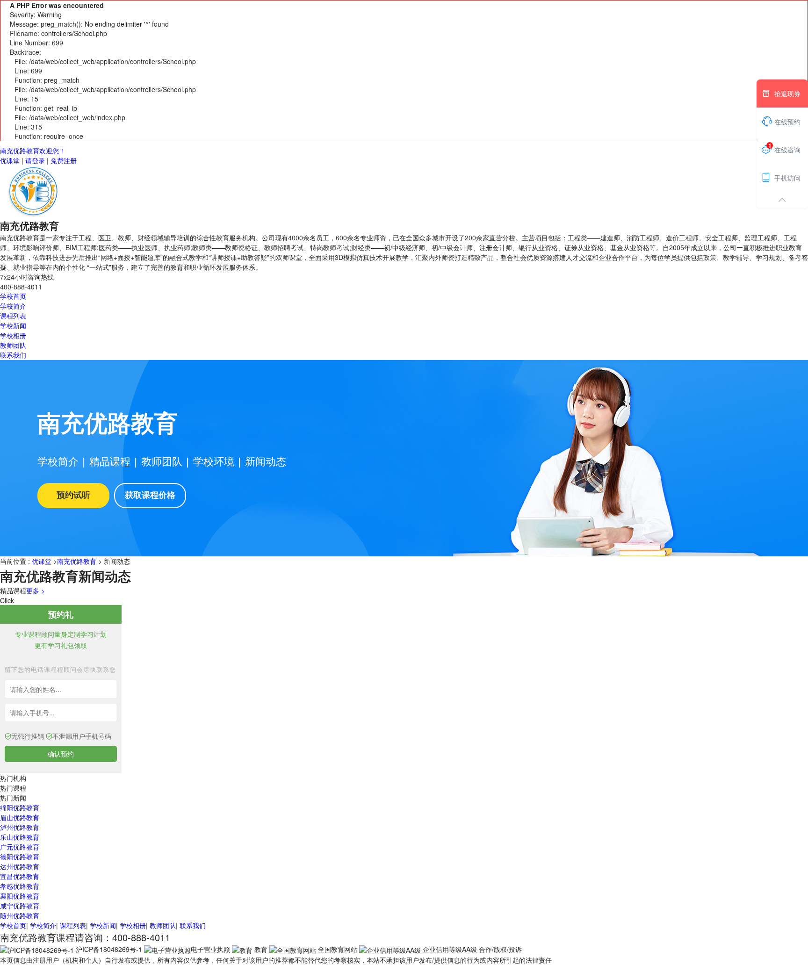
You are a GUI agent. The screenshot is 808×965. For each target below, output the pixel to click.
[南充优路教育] (35, 190)
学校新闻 (13, 325)
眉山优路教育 (19, 817)
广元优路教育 (19, 846)
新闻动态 (265, 461)
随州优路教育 (19, 915)
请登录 (35, 160)
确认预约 (61, 753)
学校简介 (13, 305)
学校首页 (13, 296)
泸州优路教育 (19, 827)
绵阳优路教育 (19, 807)
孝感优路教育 (19, 886)
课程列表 (13, 315)
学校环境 (213, 461)
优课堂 (10, 160)
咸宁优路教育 (19, 905)
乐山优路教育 (19, 837)
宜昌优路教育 (19, 876)
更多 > (35, 590)
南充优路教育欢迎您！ (32, 150)
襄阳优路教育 (19, 895)
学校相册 (13, 335)
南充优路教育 (76, 561)
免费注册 (63, 160)
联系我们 (13, 355)
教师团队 (13, 345)
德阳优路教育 (19, 856)
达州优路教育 (19, 866)
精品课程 (109, 461)
